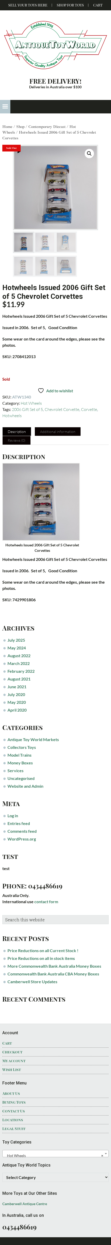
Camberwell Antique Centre (24, 1203)
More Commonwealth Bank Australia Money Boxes (54, 966)
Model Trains (19, 754)
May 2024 (16, 647)
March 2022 (18, 663)
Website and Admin (25, 786)
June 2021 (16, 686)
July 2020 (16, 694)
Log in (12, 815)
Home (7, 126)
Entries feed (18, 823)
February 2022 (21, 671)
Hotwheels (12, 415)
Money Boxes (20, 762)
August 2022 (18, 655)
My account (14, 1060)
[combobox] (55, 1153)
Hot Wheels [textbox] (54, 1155)
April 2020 (17, 709)
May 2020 (16, 702)
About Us (11, 1093)
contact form (46, 901)
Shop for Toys (70, 5)
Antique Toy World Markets (33, 739)
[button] (5, 106)
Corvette (89, 409)
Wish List (11, 1069)
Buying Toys (14, 1102)
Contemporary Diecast (47, 126)
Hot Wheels (31, 403)
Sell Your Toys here (27, 5)
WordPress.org (21, 838)
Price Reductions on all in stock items (41, 958)
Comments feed (22, 831)
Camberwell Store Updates (32, 981)
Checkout (12, 1051)
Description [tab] (17, 431)
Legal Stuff (14, 1128)
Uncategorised (21, 778)
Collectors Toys (21, 747)
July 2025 (16, 640)
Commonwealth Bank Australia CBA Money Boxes (53, 973)
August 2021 (18, 678)
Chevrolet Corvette (62, 409)
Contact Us (13, 1111)
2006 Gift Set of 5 (27, 409)
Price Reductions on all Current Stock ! (42, 950)
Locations (12, 1119)
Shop (20, 126)
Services (15, 770)
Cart (98, 5)
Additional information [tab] (57, 431)
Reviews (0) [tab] (16, 440)
